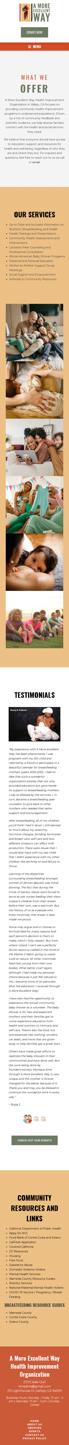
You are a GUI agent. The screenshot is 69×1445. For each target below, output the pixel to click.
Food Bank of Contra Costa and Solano (35, 1237)
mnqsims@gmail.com (34, 1386)
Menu (36, 46)
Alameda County (20, 1313)
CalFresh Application (22, 1242)
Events (34, 1431)
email (36, 162)
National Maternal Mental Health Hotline (36, 1287)
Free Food (16, 1260)
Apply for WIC (18, 1233)
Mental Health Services (24, 1274)
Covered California (21, 1246)
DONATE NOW (34, 32)
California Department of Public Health (35, 1228)
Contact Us (34, 1435)
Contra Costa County (23, 1317)
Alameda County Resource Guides (32, 1278)
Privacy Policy (34, 1438)
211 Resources (18, 1251)
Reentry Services (20, 1283)
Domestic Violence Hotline (27, 1269)
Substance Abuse (21, 1265)
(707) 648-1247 (34, 1382)
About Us (34, 1424)
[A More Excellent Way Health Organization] (34, 21)
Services (34, 1427)
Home (34, 1421)
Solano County (19, 1321)
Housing (15, 1256)
